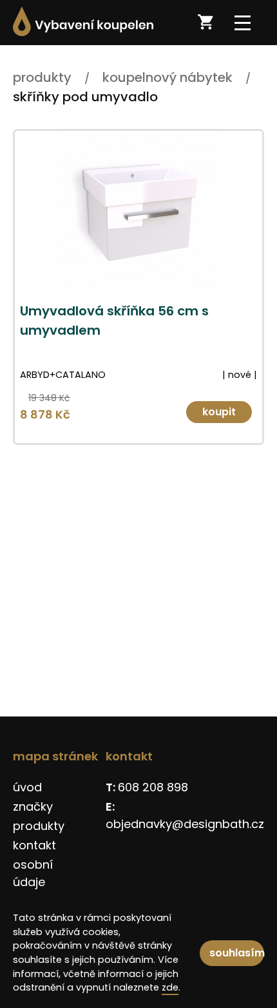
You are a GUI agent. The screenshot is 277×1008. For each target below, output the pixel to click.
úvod (27, 787)
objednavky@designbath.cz (185, 824)
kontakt (34, 845)
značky (33, 806)
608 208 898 (153, 787)
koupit (219, 411)
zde (170, 987)
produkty (38, 826)
